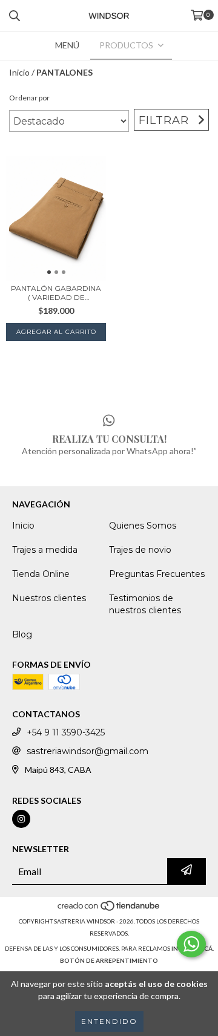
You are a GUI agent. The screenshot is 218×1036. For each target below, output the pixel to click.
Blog (22, 634)
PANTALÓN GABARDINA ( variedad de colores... (56, 293)
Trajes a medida (45, 549)
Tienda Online (41, 573)
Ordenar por (29, 97)
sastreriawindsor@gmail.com (87, 751)
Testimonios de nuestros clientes (145, 604)
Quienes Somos (142, 525)
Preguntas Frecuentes (157, 573)
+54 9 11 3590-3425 (66, 732)
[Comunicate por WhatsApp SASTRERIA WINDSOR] (191, 944)
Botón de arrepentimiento (109, 960)
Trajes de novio (140, 549)
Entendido (109, 1021)
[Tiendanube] (109, 909)
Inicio (19, 72)
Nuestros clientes (49, 598)
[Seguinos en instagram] (21, 819)
